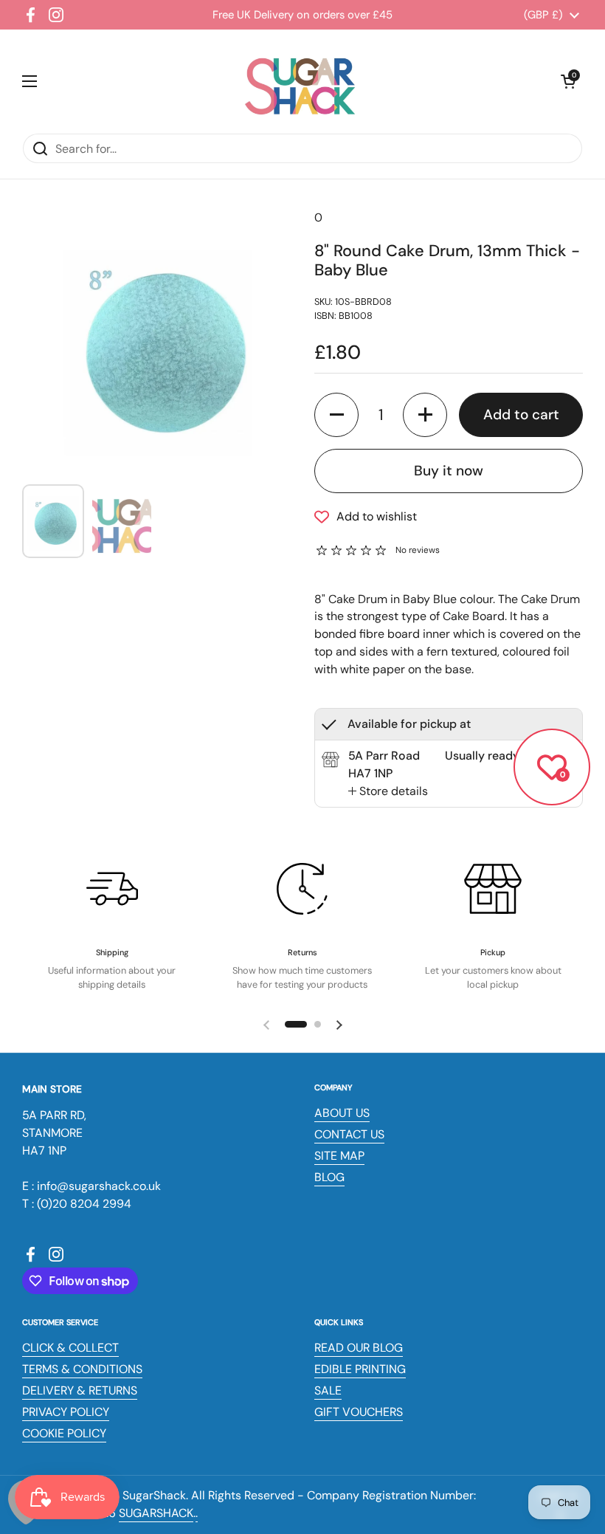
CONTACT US (349, 1134)
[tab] (388, 791)
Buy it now (448, 470)
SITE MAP (339, 1155)
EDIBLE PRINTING (360, 1369)
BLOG (329, 1177)
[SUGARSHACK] (299, 81)
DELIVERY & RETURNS (79, 1390)
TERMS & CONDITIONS (82, 1369)
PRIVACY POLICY (65, 1412)
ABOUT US (342, 1113)
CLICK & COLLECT (70, 1347)
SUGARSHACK (156, 1513)
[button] (568, 81)
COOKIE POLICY (64, 1433)
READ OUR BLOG (358, 1347)
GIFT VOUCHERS (358, 1412)
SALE (328, 1390)
